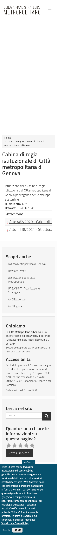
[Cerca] (46, 416)
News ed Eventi (17, 271)
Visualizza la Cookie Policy (14, 523)
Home (7, 137)
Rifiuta (17, 530)
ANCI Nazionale (17, 299)
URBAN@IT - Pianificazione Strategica (24, 290)
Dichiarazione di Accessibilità (21, 390)
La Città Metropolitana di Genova (27, 264)
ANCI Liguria (15, 306)
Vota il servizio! (19, 452)
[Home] (22, 10)
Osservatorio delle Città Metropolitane (21, 279)
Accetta (6, 530)
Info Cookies (28, 462)
